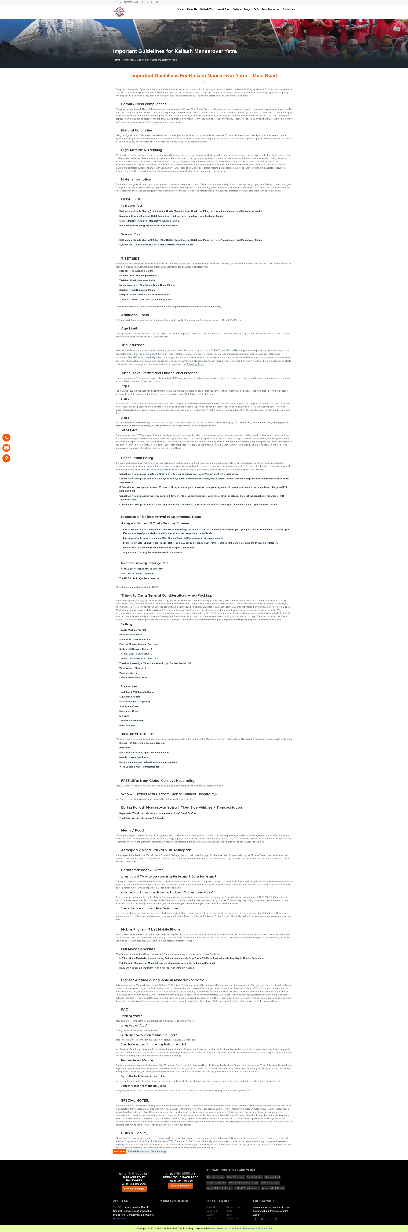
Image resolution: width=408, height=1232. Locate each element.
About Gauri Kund (216, 1182)
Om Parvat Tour (215, 1177)
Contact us (289, 9)
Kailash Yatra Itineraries (247, 1188)
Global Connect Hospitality (224, 350)
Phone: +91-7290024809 (126, 2)
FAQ (256, 9)
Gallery (237, 9)
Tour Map (211, 1218)
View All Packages (134, 1188)
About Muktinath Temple (219, 1188)
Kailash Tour (207, 9)
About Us (192, 9)
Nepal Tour (224, 9)
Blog (229, 1215)
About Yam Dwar (235, 1177)
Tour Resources (271, 9)
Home (180, 9)
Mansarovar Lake (270, 1182)
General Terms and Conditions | (225, 1228)
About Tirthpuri (254, 1177)
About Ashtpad (272, 1177)
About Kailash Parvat (273, 1188)
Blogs (247, 9)
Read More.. (119, 1218)
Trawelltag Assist (195, 364)
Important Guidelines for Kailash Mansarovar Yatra (150, 59)
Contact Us (233, 1218)
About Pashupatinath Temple (243, 1182)
